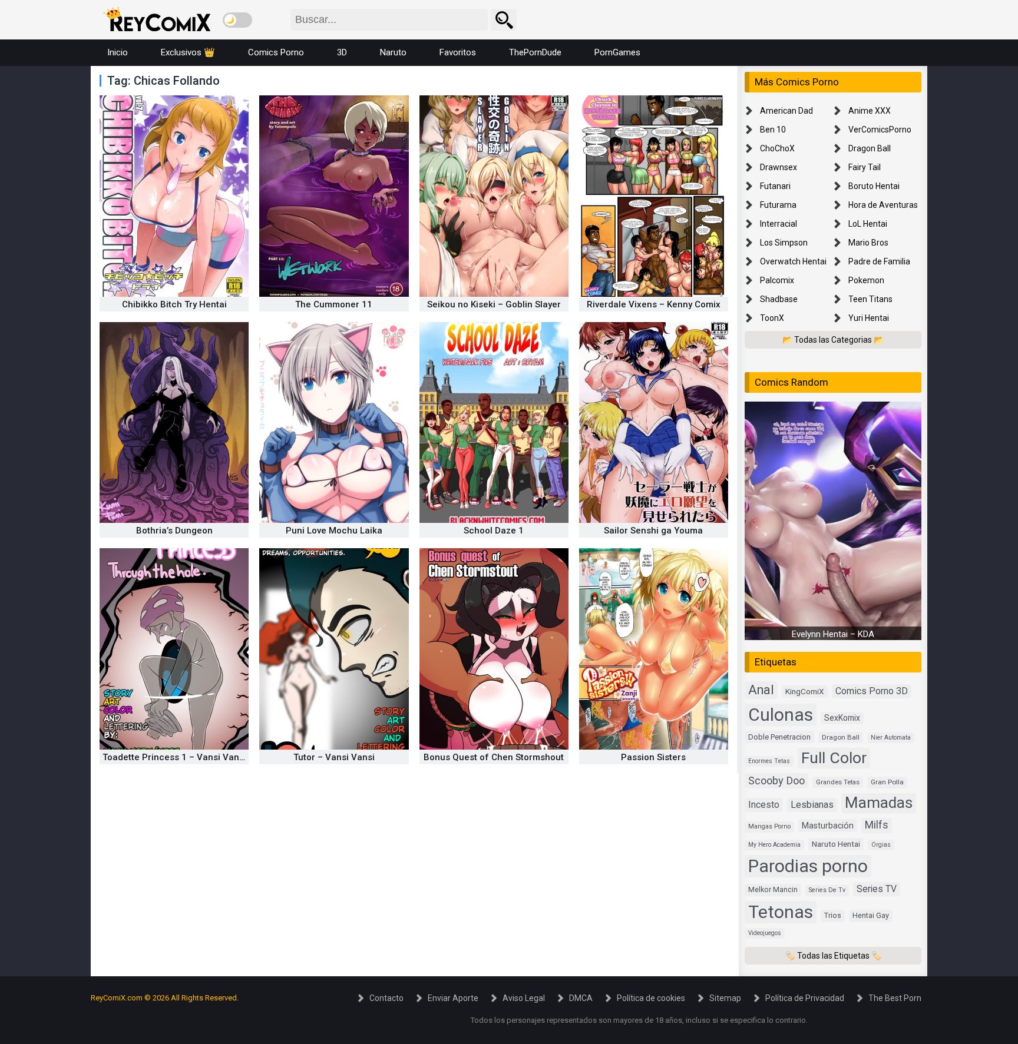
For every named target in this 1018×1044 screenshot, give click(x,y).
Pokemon (866, 280)
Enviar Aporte (453, 998)
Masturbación (828, 825)
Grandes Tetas (838, 782)
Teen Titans (870, 299)
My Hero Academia (774, 845)
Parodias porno (808, 866)
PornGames (617, 52)
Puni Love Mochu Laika (334, 530)
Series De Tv (827, 890)
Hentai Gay (870, 915)
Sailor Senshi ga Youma (653, 530)
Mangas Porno (769, 826)
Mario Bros (868, 242)
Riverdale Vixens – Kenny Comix (653, 304)
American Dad (786, 110)
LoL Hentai (867, 223)
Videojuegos (764, 933)
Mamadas (879, 802)
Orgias (881, 844)
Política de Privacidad (804, 998)
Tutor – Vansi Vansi (334, 757)
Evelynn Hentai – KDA (833, 634)
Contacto (386, 998)
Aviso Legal (524, 998)
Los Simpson (784, 242)
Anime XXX (869, 110)
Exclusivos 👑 (188, 52)
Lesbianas (812, 804)
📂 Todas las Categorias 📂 (833, 339)
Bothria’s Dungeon (174, 530)
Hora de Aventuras (883, 205)
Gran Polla (887, 782)
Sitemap (725, 998)
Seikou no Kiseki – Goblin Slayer (494, 304)
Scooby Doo (776, 780)
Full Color (834, 757)
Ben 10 (773, 129)
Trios (832, 915)
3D (342, 52)
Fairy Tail (864, 167)
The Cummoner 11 (333, 304)
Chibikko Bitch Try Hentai (174, 304)
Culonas (780, 714)
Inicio (117, 52)
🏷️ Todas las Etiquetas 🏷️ (833, 955)
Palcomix (777, 280)
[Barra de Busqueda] (504, 20)
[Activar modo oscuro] (237, 20)
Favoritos (457, 52)
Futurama (778, 205)
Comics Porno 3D (871, 691)
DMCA (581, 998)
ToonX (772, 318)
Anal (761, 689)
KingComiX (804, 691)
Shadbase (779, 299)
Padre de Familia (879, 261)
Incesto (763, 804)
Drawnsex (778, 167)
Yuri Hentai (868, 318)
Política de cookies (651, 998)
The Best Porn (894, 998)
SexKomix (842, 717)
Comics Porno (276, 52)
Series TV (877, 888)
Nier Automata (891, 737)
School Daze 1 (494, 530)
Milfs (876, 825)
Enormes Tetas (769, 761)
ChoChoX (777, 148)
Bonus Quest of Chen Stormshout (494, 757)
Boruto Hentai (874, 186)
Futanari (775, 186)
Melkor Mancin (773, 890)
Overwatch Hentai (793, 261)
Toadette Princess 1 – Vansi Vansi (174, 757)
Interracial (778, 223)
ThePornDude (535, 52)
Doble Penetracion (779, 737)
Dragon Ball (869, 148)
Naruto (393, 52)
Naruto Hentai (836, 844)
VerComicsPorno (879, 129)
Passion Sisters (653, 757)
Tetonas (780, 912)
